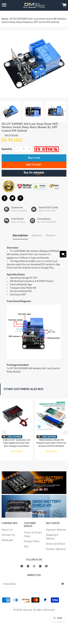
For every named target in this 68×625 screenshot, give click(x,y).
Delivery (37, 235)
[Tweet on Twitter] (12, 198)
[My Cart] (64, 5)
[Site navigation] (4, 5)
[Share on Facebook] (4, 198)
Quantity (7, 149)
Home (5, 18)
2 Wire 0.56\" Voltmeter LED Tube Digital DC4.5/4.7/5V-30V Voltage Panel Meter (16, 443)
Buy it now (34, 157)
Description (20, 235)
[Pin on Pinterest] (20, 198)
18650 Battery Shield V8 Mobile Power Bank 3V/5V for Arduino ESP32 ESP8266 (51, 443)
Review (50, 235)
